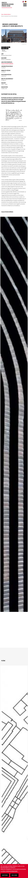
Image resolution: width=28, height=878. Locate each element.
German (26, 2)
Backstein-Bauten (7, 14)
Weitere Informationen (11, 871)
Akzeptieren (5, 875)
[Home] (8, 5)
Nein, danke (14, 875)
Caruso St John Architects (7, 63)
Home (2, 14)
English (23, 2)
